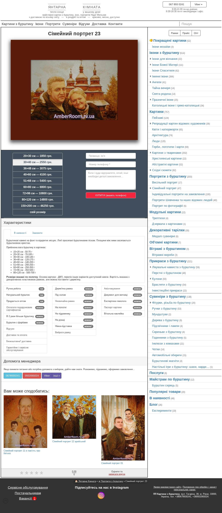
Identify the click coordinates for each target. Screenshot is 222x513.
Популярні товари (165, 392)
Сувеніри (69, 24)
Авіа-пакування (122, 288)
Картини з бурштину (17, 24)
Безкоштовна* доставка (19, 341)
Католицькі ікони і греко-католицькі (175, 105)
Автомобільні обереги (167, 355)
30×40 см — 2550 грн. (37, 162)
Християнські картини (167, 158)
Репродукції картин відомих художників (178, 123)
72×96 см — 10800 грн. (38, 193)
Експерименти (162, 410)
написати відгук (117, 474)
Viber (198, 4)
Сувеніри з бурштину (168, 296)
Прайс (186, 33)
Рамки (174, 33)
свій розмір (38, 212)
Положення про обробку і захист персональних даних (195, 488)
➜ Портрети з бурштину (110, 481)
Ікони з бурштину (164, 53)
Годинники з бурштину (167, 337)
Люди (156, 141)
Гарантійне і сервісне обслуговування (17, 348)
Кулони (157, 278)
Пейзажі (157, 117)
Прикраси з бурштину (168, 261)
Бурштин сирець (163, 385)
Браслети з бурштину (167, 284)
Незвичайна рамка (73, 301)
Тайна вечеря (161, 88)
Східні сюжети (162, 170)
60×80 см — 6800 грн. (37, 187)
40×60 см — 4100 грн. (37, 174)
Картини (157, 112)
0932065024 (32, 375)
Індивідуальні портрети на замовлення (178, 194)
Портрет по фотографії (167, 205)
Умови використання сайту (167, 487)
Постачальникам (28, 493)
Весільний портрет (164, 182)
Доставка (99, 24)
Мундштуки (160, 314)
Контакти (115, 24)
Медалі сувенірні (163, 236)
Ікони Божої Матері (165, 64)
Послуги (157, 373)
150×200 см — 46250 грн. (37, 205)
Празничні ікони (162, 99)
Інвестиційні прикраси (167, 290)
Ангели (156, 82)
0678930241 (13, 375)
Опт (196, 33)
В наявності (160, 398)
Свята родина (161, 93)
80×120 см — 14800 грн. (38, 199)
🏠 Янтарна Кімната (85, 481)
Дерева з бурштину (165, 320)
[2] (26, 472)
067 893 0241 (176, 4)
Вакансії (27, 498)
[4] (36, 472)
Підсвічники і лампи (165, 326)
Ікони (39, 24)
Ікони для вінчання (164, 59)
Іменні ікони (160, 76)
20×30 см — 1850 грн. (37, 155)
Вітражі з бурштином (168, 249)
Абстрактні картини (165, 164)
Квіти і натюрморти (165, 129)
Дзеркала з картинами (167, 224)
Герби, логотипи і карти (168, 147)
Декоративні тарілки (167, 230)
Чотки (156, 349)
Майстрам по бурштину (170, 379)
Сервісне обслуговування (28, 487)
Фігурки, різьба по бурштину (171, 302)
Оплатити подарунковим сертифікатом (24, 308)
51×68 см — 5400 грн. (37, 180)
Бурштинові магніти (165, 361)
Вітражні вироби (163, 254)
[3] (31, 472)
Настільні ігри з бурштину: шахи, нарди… (180, 366)
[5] (41, 472)
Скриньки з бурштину (166, 332)
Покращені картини (169, 40)
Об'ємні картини (164, 242)
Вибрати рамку (63, 332)
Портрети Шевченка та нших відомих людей (182, 200)
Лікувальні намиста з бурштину (173, 267)
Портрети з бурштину (168, 176)
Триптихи (158, 218)
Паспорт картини (122, 307)
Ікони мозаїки (161, 46)
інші (55, 375)
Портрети (52, 24)
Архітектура (160, 135)
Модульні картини (165, 212)
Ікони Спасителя (163, 70)
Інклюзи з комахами (165, 343)
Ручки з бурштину (164, 308)
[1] (21, 472)
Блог (154, 404)
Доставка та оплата (17, 335)
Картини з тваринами (166, 152)
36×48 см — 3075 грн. (37, 168)
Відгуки (84, 24)
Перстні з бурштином (166, 273)
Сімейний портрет (164, 188)
